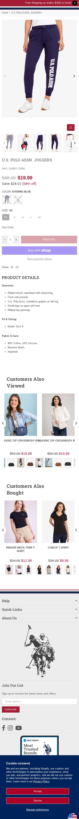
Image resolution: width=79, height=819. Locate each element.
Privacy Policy (41, 781)
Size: (7, 210)
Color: (16, 191)
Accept (38, 791)
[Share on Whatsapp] (12, 267)
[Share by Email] (17, 267)
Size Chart (8, 227)
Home (5, 12)
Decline (38, 800)
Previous (5, 76)
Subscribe (11, 709)
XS (5, 217)
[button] (67, 382)
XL (39, 217)
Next (74, 76)
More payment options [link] (39, 258)
